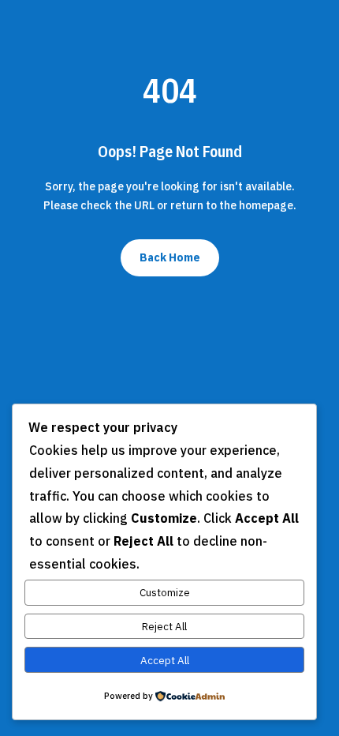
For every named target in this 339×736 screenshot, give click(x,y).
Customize (165, 592)
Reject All (164, 626)
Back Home (170, 257)
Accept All (164, 660)
